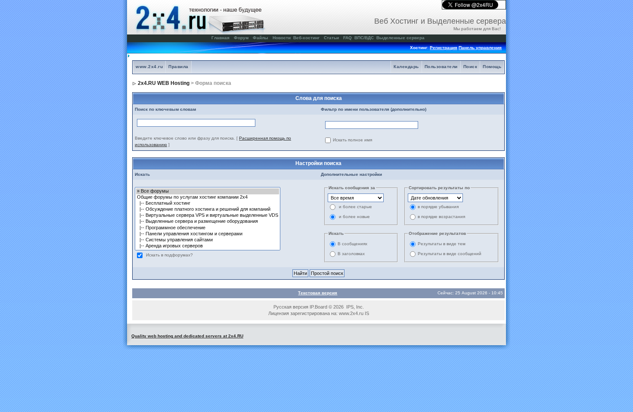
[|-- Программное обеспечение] (207, 228)
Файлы (260, 37)
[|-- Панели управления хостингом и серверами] (207, 234)
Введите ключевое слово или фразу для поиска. (185, 138)
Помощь (492, 66)
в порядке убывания (438, 207)
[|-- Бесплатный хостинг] (207, 203)
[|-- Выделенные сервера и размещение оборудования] (207, 221)
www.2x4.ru (149, 66)
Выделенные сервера (400, 37)
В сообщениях (352, 244)
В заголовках (351, 254)
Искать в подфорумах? (169, 255)
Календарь (406, 66)
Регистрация (443, 47)
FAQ (347, 37)
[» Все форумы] (207, 191)
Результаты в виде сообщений (449, 254)
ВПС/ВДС (364, 37)
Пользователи (441, 66)
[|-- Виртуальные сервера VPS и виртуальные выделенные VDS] (207, 215)
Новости (282, 37)
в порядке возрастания (441, 217)
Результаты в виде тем (441, 244)
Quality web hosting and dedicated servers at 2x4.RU (187, 336)
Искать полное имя (352, 140)
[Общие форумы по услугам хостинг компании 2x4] (207, 197)
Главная (220, 37)
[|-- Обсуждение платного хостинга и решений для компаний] (207, 209)
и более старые (355, 207)
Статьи (331, 37)
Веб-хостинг (306, 37)
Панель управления (480, 47)
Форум (241, 37)
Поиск (470, 66)
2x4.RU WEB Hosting (163, 83)
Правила (178, 66)
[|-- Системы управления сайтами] (207, 240)
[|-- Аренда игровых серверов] (207, 246)
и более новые (354, 217)
